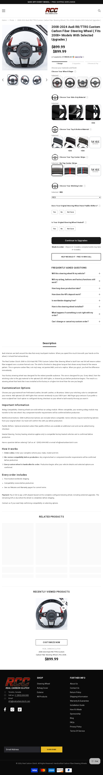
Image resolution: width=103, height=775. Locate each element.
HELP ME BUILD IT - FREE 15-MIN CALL (76, 257)
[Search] (99, 10)
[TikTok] (19, 709)
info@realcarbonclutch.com (19, 701)
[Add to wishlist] (63, 601)
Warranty (24, 487)
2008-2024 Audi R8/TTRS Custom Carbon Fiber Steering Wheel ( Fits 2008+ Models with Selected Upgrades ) (51, 653)
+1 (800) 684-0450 (22, 695)
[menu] (3, 10)
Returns (14, 487)
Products (12, 20)
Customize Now (51, 642)
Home (4, 20)
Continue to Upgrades (76, 240)
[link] (18, 571)
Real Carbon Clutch (51, 649)
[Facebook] (5, 709)
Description (49, 343)
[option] (24, 47)
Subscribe (51, 749)
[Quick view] (63, 608)
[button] (3, 80)
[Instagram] (12, 709)
